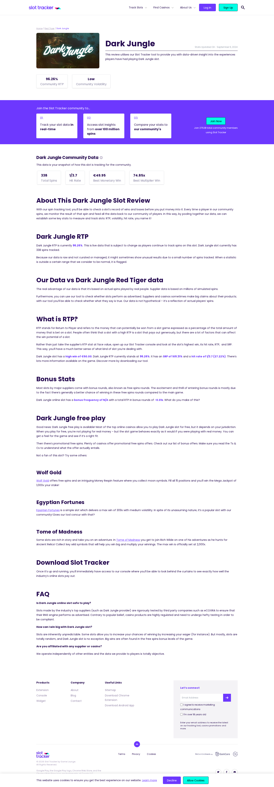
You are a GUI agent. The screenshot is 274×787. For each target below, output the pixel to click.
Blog (73, 695)
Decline (172, 780)
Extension (42, 690)
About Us (186, 7)
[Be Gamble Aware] (203, 754)
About (74, 690)
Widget (41, 701)
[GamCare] (222, 754)
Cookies (151, 754)
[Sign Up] (227, 698)
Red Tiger (49, 28)
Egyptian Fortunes (48, 510)
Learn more (149, 780)
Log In (207, 8)
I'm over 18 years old (194, 714)
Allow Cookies (195, 780)
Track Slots (136, 7)
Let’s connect (190, 688)
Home (39, 28)
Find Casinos (161, 7)
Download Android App (119, 705)
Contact (76, 701)
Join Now (216, 121)
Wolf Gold (42, 481)
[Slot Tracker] (77, 7)
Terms (121, 754)
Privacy (136, 754)
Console (41, 695)
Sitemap (110, 690)
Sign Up (228, 8)
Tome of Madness (128, 540)
